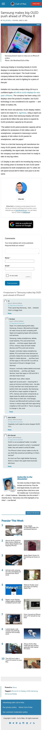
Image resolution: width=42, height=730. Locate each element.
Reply (10, 313)
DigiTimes (22, 113)
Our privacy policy (10, 707)
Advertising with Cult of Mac (13, 703)
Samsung (34, 691)
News (38, 24)
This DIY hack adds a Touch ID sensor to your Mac (13, 660)
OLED (28, 691)
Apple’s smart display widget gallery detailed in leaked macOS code (13, 601)
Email (7, 266)
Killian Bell (7, 20)
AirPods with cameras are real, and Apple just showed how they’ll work (13, 573)
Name (7, 258)
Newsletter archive (33, 513)
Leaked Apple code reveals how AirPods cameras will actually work (12, 631)
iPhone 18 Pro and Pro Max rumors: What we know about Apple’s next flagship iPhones (13, 543)
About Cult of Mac (26, 707)
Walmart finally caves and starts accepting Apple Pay (31, 586)
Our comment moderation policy (15, 712)
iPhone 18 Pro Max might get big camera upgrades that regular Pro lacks (31, 646)
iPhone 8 (14, 691)
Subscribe (36, 3)
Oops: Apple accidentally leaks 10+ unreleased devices (31, 527)
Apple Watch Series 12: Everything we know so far (32, 557)
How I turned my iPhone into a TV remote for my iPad (32, 616)
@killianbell (26, 212)
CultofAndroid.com (21, 210)
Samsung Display (11, 694)
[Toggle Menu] (3, 4)
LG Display (22, 691)
